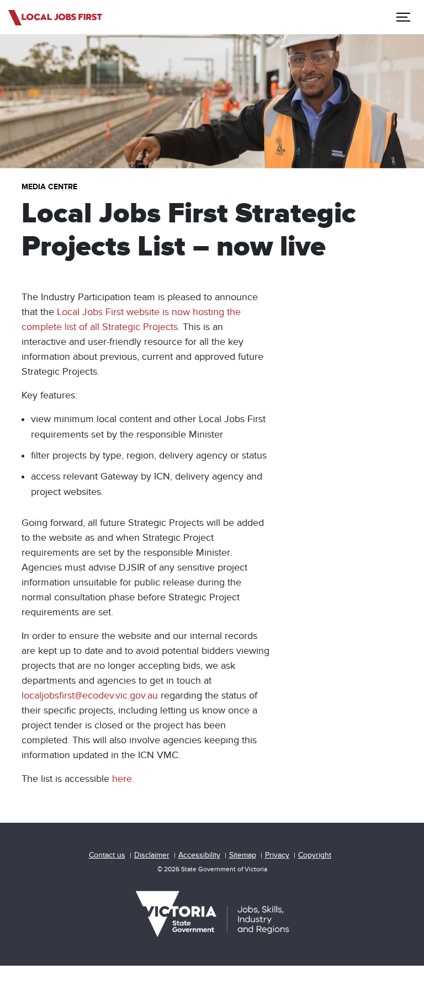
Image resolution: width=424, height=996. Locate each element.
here (122, 779)
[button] (402, 17)
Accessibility (199, 855)
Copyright (314, 855)
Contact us (107, 855)
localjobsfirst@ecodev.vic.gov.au (90, 695)
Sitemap (242, 855)
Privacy (277, 855)
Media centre (49, 186)
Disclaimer (151, 855)
